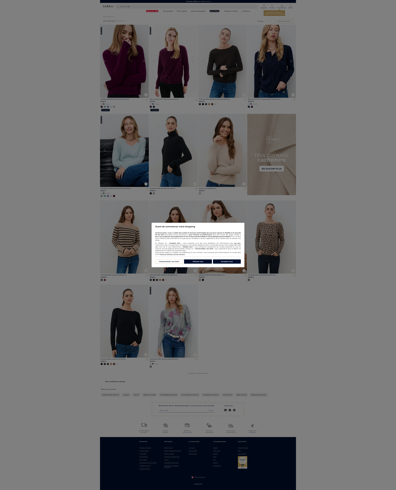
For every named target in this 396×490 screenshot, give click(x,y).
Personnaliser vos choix (169, 262)
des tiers (237, 243)
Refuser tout (198, 262)
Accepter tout (227, 262)
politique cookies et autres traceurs (172, 254)
